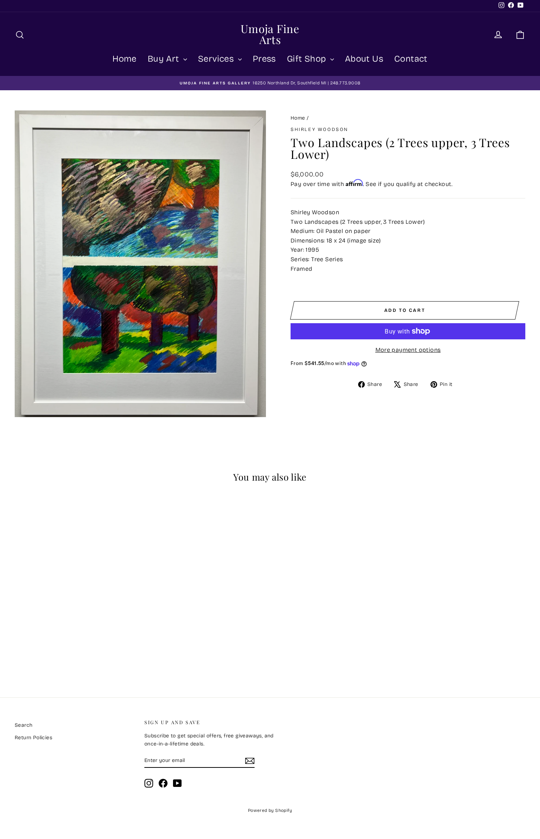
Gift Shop (307, 59)
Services (217, 59)
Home (124, 59)
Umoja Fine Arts (270, 34)
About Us (364, 59)
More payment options (408, 349)
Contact (411, 59)
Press (264, 59)
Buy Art (164, 59)
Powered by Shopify (270, 810)
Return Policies (33, 737)
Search (23, 725)
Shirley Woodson (319, 129)
